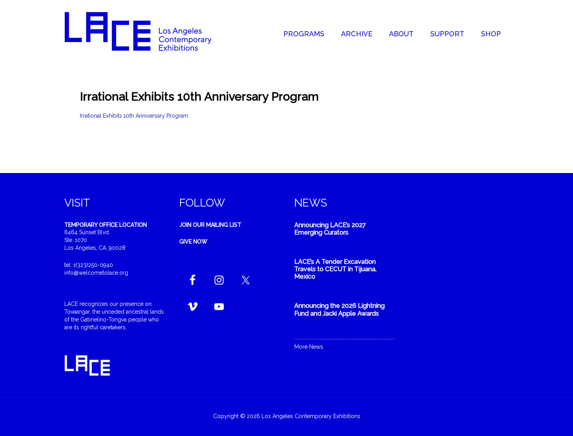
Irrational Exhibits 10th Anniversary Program (134, 116)
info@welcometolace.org (96, 273)
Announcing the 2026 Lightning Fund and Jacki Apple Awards (339, 309)
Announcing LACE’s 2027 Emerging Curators (330, 228)
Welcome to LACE (146, 31)
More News (308, 347)
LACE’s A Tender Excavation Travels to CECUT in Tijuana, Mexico (335, 269)
